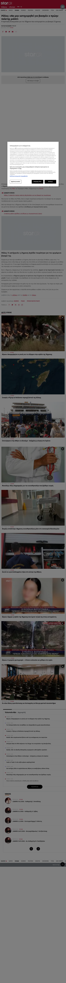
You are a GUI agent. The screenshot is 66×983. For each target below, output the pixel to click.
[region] (33, 164)
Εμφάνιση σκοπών (15, 181)
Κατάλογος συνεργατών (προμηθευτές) (19, 176)
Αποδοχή (50, 181)
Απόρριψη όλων (37, 181)
